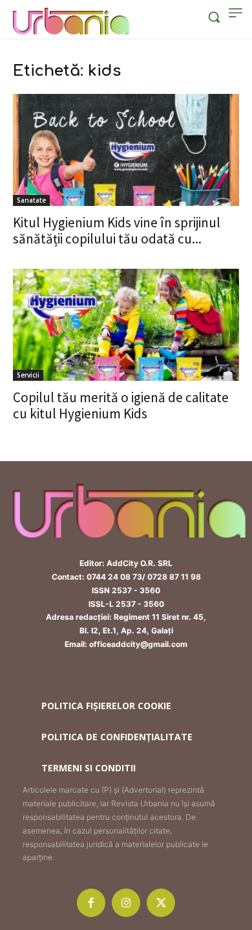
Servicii (28, 375)
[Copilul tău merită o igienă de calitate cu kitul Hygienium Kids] (126, 325)
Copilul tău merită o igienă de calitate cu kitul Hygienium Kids (121, 405)
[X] (161, 903)
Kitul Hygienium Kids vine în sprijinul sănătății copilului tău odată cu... (116, 230)
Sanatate (31, 200)
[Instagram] (126, 903)
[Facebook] (91, 903)
